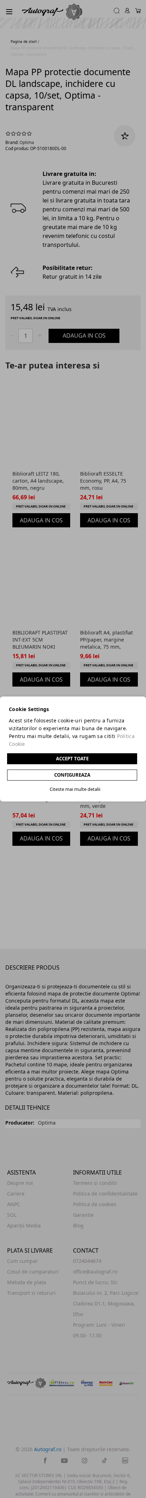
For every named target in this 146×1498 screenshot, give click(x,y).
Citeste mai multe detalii (75, 789)
